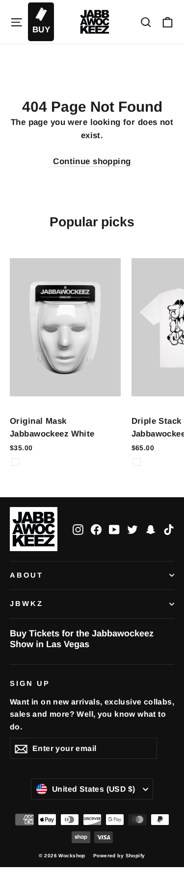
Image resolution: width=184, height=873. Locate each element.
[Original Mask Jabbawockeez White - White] (15, 462)
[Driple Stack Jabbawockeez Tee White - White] (136, 462)
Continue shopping (92, 161)
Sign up (30, 683)
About (26, 575)
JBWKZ (26, 603)
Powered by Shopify (119, 855)
